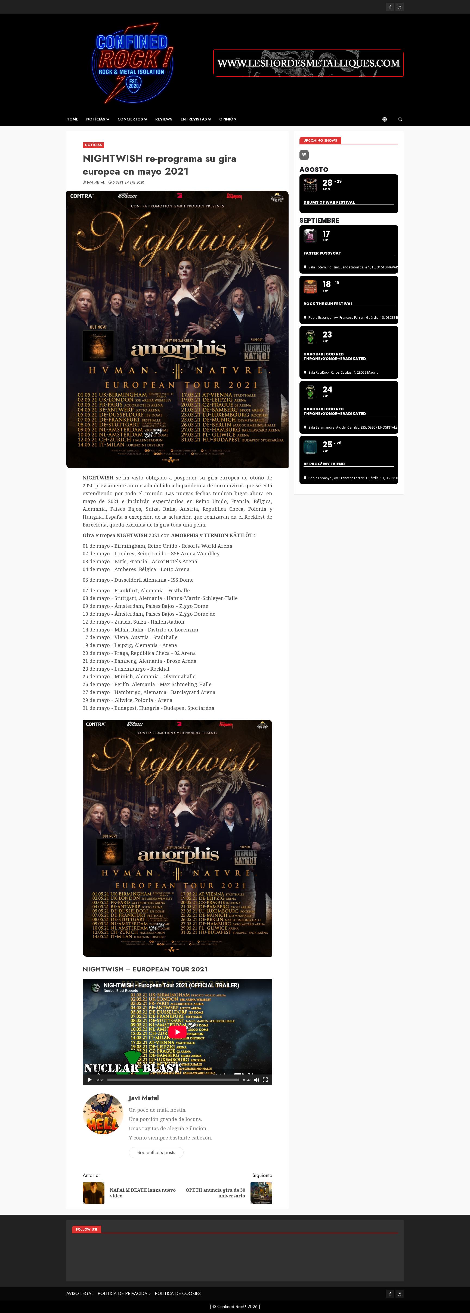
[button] (400, 119)
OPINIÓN (227, 119)
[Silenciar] (256, 1080)
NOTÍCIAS (95, 119)
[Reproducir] (89, 1080)
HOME (72, 119)
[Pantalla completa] (265, 1080)
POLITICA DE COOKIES (178, 1293)
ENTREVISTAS (194, 119)
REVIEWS (163, 119)
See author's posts (156, 1152)
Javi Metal (96, 183)
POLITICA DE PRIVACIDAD (124, 1293)
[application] (177, 1032)
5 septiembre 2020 (128, 183)
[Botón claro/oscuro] (387, 119)
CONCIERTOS (130, 119)
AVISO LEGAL (80, 1293)
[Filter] (304, 155)
